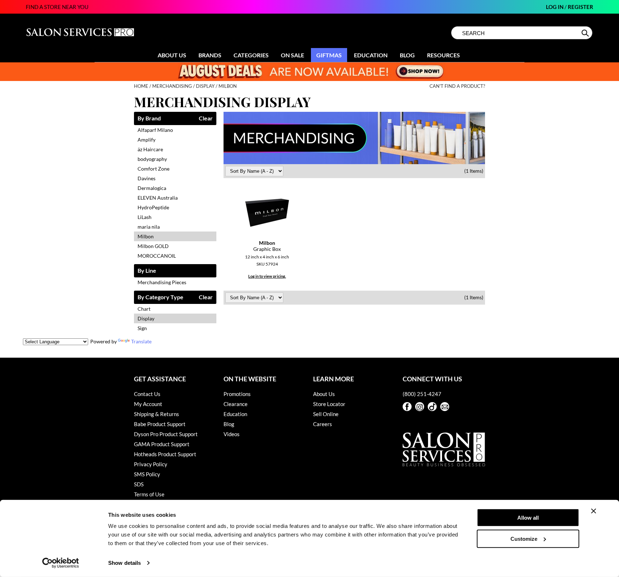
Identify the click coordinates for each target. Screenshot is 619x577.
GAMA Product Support (161, 444)
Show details (124, 563)
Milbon (146, 236)
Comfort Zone (153, 169)
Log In (555, 7)
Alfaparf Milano (155, 130)
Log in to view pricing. (267, 276)
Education (371, 55)
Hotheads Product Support (165, 454)
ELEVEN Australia (158, 198)
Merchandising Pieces (162, 282)
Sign (142, 328)
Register (580, 7)
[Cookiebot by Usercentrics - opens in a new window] (60, 563)
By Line (147, 271)
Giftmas (329, 55)
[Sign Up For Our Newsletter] (444, 406)
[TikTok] (432, 406)
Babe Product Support (160, 424)
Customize (523, 538)
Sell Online (326, 414)
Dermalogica (152, 188)
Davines (146, 178)
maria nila (149, 227)
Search (585, 33)
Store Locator (329, 404)
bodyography (152, 159)
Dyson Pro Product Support (166, 434)
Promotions (237, 394)
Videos (232, 434)
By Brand (149, 118)
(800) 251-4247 (422, 394)
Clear (206, 118)
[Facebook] (407, 406)
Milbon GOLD (153, 246)
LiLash (145, 217)
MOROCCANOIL (157, 256)
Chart (144, 309)
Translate (141, 341)
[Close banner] (593, 511)
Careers (322, 424)
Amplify (146, 140)
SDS (139, 484)
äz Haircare (150, 149)
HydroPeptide (153, 207)
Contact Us (147, 394)
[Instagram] (419, 406)
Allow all (528, 518)
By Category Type (160, 297)
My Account (148, 404)
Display (146, 318)
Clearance (236, 404)
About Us (172, 55)
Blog (407, 55)
